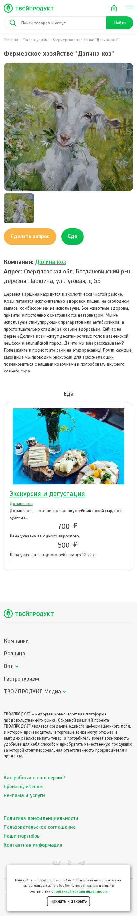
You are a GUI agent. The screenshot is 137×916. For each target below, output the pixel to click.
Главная (11, 39)
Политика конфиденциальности (41, 818)
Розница (14, 653)
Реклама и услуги (24, 795)
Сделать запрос (30, 236)
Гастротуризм (35, 39)
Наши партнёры (22, 836)
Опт (8, 666)
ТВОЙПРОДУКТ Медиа (32, 691)
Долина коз (50, 262)
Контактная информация (33, 845)
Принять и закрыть (68, 901)
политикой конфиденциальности (80, 891)
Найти (120, 22)
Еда (72, 236)
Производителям (23, 786)
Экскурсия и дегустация (47, 493)
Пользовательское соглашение (40, 827)
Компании (16, 640)
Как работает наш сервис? (34, 777)
